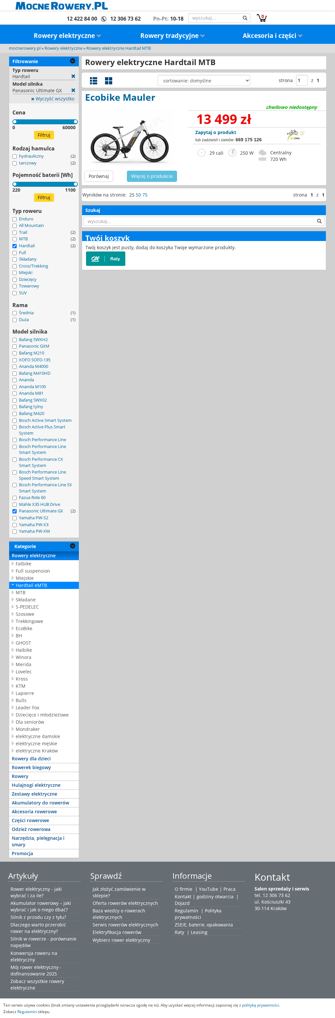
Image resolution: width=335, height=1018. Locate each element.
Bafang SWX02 (33, 400)
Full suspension (33, 571)
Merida (23, 664)
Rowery (20, 776)
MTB (23, 239)
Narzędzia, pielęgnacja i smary (38, 841)
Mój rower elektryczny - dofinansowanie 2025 (36, 970)
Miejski (25, 272)
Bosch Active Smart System (45, 420)
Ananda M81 (31, 393)
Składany (28, 259)
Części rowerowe (30, 820)
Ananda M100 (32, 386)
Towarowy (29, 286)
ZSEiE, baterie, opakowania (204, 925)
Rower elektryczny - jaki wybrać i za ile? (36, 892)
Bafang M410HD (34, 373)
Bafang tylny (31, 406)
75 (145, 195)
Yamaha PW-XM (34, 531)
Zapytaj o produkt (215, 132)
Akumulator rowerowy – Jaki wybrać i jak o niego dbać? (40, 906)
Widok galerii (109, 81)
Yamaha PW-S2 (33, 518)
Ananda (26, 380)
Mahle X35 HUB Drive (39, 504)
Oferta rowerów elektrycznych (125, 903)
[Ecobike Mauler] (130, 137)
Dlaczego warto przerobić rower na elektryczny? (38, 928)
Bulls (21, 700)
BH (19, 635)
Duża (24, 319)
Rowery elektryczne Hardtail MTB (118, 48)
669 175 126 (249, 139)
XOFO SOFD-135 (34, 360)
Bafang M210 (31, 353)
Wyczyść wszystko (54, 98)
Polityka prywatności (198, 913)
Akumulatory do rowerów (40, 803)
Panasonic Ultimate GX (41, 511)
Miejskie (25, 578)
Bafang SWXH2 (33, 339)
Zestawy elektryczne (34, 794)
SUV (23, 293)
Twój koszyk (107, 238)
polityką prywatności (260, 1005)
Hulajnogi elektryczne (36, 785)
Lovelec (24, 671)
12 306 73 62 (125, 18)
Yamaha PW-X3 (33, 524)
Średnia (26, 313)
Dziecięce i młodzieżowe (42, 715)
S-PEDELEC (27, 607)
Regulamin (186, 910)
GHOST (23, 643)
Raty (179, 932)
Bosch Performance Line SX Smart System (45, 488)
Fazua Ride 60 (32, 497)
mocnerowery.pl (25, 48)
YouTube (208, 889)
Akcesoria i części (270, 35)
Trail (23, 232)
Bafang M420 (31, 413)
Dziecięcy (28, 279)
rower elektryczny (131, 940)
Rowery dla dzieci (31, 758)
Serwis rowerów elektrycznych (125, 925)
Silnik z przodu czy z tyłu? (38, 917)
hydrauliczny (31, 156)
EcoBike (24, 628)
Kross (22, 679)
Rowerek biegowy (31, 767)
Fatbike (23, 564)
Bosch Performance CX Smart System (41, 462)
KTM (21, 686)
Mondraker (28, 729)
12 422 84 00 (82, 18)
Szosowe (25, 614)
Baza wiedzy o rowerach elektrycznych (119, 913)
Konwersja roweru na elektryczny (33, 956)
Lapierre (25, 693)
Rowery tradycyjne (170, 35)
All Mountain (31, 225)
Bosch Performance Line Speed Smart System (42, 475)
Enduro (26, 219)
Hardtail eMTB (31, 585)
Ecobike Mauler (120, 97)
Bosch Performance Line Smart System (42, 449)
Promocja (22, 853)
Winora (23, 657)
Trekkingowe (29, 621)
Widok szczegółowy (93, 81)
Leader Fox (27, 707)
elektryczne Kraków (37, 751)
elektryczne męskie (36, 743)
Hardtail (27, 246)
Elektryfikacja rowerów (117, 932)
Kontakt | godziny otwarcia (204, 896)
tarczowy (28, 163)
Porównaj (99, 176)
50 (138, 195)
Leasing (199, 932)
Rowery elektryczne (65, 35)
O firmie (183, 889)
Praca (229, 889)
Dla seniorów (30, 722)
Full (22, 252)
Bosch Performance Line (42, 439)
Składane (26, 599)
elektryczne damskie (38, 736)
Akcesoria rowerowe (34, 811)
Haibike (24, 650)
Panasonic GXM (34, 346)
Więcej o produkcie (152, 176)
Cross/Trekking (33, 266)
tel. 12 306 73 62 (272, 895)
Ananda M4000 (33, 366)
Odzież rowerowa (31, 829)
